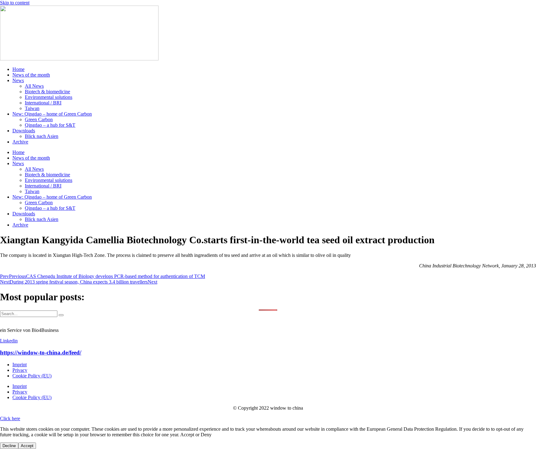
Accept (27, 445)
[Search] (61, 315)
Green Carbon (39, 119)
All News (34, 86)
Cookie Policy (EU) (31, 375)
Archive (20, 141)
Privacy (19, 370)
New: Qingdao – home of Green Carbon (52, 114)
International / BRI (43, 102)
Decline (9, 445)
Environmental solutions (48, 97)
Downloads (23, 130)
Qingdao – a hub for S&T (50, 125)
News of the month (31, 74)
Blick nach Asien (41, 136)
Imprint (19, 364)
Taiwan (32, 108)
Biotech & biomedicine (47, 91)
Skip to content (14, 2)
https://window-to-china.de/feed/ (40, 352)
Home (18, 69)
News (18, 80)
